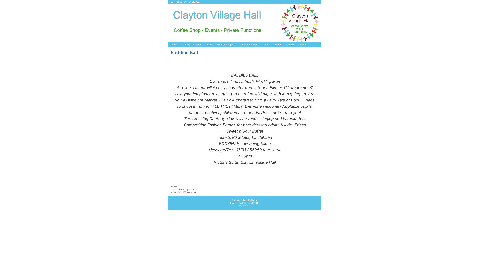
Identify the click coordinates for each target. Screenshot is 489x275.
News (175, 187)
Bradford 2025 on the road (184, 192)
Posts (209, 44)
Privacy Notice (244, 206)
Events (302, 44)
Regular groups (225, 44)
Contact (290, 44)
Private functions (249, 44)
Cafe (265, 44)
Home (174, 44)
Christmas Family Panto (183, 189)
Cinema (277, 44)
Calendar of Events (191, 44)
